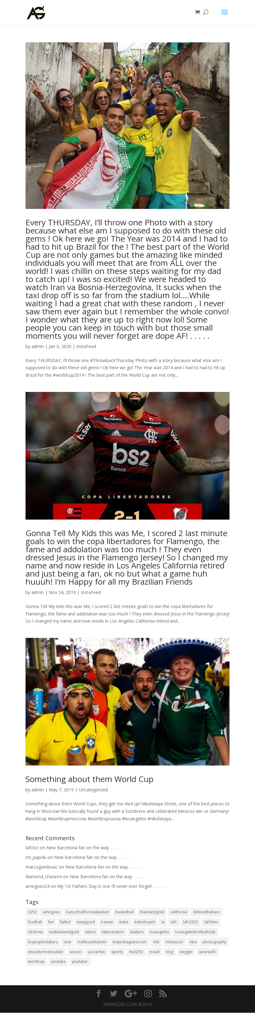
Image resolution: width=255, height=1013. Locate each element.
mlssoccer (174, 942)
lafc (174, 922)
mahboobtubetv (91, 942)
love (67, 942)
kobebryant (145, 922)
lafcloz (32, 847)
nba (193, 942)
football (35, 922)
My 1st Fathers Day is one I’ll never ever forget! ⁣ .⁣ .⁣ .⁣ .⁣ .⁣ (110, 886)
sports (117, 951)
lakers (90, 932)
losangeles (159, 932)
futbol (65, 922)
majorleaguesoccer (130, 942)
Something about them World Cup (90, 778)
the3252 (136, 951)
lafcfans (211, 922)
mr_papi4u (36, 857)
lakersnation (113, 932)
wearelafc (207, 951)
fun (51, 922)
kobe (123, 922)
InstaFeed (86, 346)
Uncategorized (93, 790)
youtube (58, 961)
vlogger (186, 951)
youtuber (80, 961)
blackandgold (152, 912)
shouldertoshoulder (45, 951)
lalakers (137, 932)
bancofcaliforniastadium (87, 912)
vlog (169, 951)
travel (155, 951)
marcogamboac (42, 867)
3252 (32, 912)
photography (214, 942)
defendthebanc (206, 912)
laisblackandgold (64, 932)
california (178, 912)
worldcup (36, 961)
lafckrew (35, 932)
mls (156, 942)
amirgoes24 (37, 886)
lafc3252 (190, 922)
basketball (124, 912)
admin (37, 346)
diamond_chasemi (44, 876)
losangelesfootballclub (195, 932)
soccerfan (96, 951)
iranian (107, 922)
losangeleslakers (43, 942)
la (163, 922)
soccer (75, 951)
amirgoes (51, 912)
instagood (86, 922)
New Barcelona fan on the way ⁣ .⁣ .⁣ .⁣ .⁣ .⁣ (83, 847)
